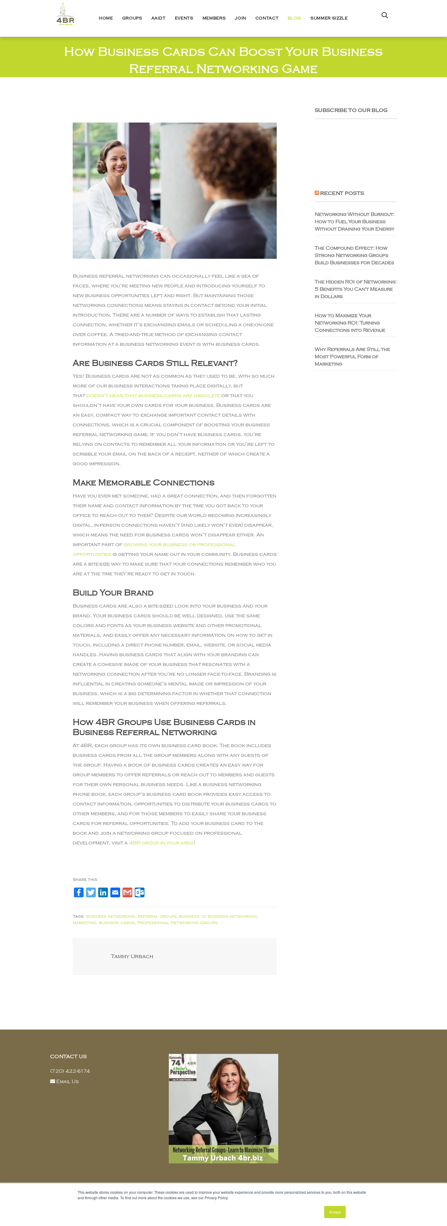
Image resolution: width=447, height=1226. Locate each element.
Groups (132, 18)
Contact (267, 18)
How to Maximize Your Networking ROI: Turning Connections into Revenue (350, 323)
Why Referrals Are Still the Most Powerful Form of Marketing (352, 357)
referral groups (157, 916)
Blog (294, 18)
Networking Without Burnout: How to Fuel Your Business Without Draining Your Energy (354, 222)
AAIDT (158, 18)
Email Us (67, 1081)
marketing (84, 922)
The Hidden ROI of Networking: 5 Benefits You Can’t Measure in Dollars (356, 289)
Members (214, 18)
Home (106, 18)
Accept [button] (335, 1211)
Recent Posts (342, 193)
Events (184, 18)
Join (240, 18)
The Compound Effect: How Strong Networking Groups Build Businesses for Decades (354, 255)
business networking (110, 916)
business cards (117, 922)
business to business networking (218, 916)
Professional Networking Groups (177, 922)
